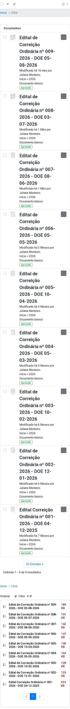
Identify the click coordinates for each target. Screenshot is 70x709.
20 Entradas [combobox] (36, 565)
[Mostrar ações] (63, 37)
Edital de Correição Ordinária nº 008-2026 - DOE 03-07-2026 (37, 110)
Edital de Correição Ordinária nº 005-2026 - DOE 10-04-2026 (37, 287)
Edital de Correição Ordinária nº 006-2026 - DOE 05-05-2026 (37, 228)
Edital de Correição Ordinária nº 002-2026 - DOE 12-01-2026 (37, 464)
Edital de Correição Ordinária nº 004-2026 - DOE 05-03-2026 (37, 346)
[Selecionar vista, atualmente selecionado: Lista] (65, 4)
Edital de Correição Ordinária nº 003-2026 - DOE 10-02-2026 (37, 405)
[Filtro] (8, 4)
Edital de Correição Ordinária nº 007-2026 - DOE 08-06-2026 (37, 169)
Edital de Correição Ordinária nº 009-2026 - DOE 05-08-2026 (37, 51)
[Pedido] (15, 4)
